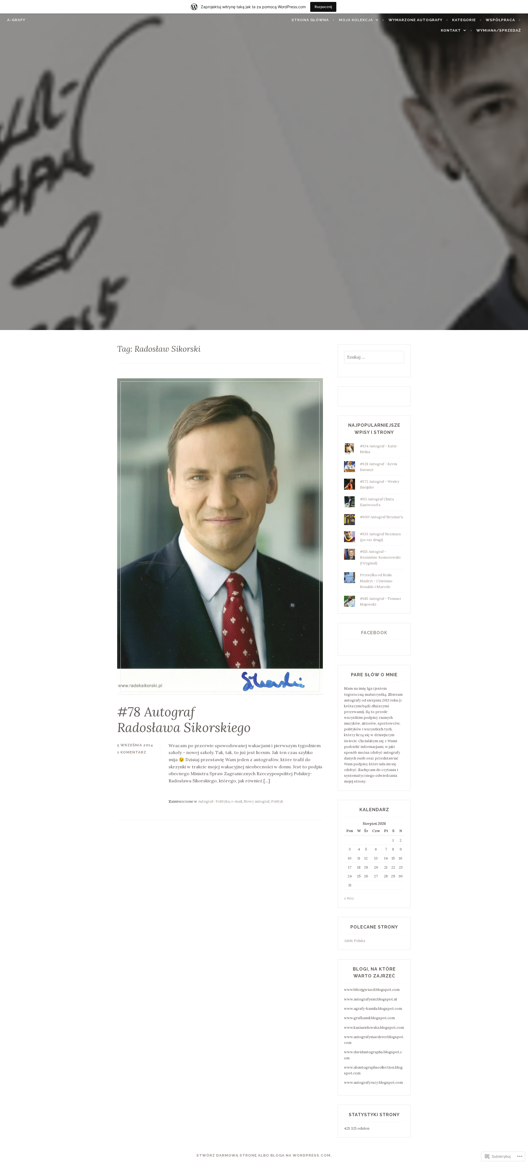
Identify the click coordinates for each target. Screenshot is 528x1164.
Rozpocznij (323, 7)
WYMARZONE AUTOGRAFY (415, 20)
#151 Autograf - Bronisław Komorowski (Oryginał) (380, 557)
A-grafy (16, 20)
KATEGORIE (464, 20)
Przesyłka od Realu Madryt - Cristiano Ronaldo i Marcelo (376, 581)
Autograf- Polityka (214, 801)
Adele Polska (354, 940)
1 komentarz (131, 752)
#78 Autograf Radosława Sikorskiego (184, 719)
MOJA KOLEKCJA (356, 20)
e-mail (236, 801)
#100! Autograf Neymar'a (381, 517)
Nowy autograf (257, 801)
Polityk (277, 801)
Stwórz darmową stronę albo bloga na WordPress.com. (264, 1155)
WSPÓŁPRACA (500, 20)
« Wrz (349, 898)
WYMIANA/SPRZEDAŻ (498, 30)
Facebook (374, 632)
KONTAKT (451, 30)
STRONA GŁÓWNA (310, 20)
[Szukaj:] (374, 357)
